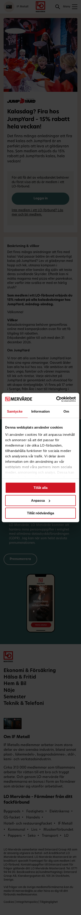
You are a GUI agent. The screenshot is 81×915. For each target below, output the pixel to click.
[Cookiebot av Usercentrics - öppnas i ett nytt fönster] (57, 399)
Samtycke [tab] (14, 411)
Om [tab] (66, 411)
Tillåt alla (40, 488)
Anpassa (38, 500)
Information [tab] (40, 411)
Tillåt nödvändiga (40, 513)
